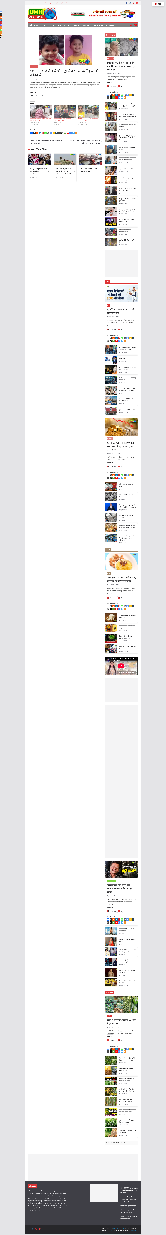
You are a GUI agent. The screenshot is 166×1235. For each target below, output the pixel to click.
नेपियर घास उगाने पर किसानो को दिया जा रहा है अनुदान (126, 1121)
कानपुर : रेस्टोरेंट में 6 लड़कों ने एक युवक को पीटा (127, 200)
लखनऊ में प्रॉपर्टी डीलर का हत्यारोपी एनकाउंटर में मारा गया (62, 120)
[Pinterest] (43, 133)
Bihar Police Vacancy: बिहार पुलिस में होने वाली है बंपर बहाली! (127, 389)
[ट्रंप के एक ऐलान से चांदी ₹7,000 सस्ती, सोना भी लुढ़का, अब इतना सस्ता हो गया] (121, 427)
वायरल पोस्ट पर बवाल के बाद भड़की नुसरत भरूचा (127, 971)
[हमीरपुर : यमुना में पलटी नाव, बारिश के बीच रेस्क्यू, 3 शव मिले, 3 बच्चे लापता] (65, 155)
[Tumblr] (56, 133)
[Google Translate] (51, 133)
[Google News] (70, 133)
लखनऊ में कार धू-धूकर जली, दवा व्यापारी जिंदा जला (127, 179)
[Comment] (59, 133)
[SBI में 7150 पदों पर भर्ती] (111, 360)
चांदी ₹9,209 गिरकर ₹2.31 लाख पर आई (127, 496)
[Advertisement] (121, 263)
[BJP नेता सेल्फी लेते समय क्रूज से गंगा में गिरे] (90, 155)
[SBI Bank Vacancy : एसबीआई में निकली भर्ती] (111, 380)
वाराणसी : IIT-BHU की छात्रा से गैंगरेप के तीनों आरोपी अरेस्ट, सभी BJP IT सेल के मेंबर (85, 141)
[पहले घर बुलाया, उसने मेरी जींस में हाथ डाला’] (111, 941)
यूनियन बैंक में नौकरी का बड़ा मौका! (127, 410)
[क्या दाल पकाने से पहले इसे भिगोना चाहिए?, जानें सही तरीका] (111, 628)
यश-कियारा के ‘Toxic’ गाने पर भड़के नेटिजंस (126, 930)
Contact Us (98, 25)
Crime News (56, 25)
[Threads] (62, 133)
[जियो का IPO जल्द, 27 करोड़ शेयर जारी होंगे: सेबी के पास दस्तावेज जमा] (111, 507)
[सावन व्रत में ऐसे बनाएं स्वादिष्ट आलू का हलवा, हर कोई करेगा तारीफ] (121, 561)
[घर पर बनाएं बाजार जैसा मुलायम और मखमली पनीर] (111, 618)
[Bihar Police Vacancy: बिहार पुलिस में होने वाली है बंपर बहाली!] (111, 390)
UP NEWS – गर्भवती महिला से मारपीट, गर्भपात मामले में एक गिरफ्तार (127, 115)
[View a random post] (135, 25)
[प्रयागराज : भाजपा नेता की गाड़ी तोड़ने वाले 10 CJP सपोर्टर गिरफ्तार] (41, 111)
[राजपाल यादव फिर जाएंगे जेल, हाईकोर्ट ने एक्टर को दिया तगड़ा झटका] (121, 869)
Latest (36, 25)
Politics (76, 25)
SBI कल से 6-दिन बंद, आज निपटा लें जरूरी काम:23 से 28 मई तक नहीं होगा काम (127, 538)
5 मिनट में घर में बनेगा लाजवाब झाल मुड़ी (127, 647)
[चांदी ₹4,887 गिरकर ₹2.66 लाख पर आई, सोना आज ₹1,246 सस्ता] (111, 528)
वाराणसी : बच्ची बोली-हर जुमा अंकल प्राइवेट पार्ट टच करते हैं (127, 189)
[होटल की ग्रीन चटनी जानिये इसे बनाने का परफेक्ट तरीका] (111, 638)
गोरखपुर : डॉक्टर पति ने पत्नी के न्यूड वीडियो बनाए (126, 220)
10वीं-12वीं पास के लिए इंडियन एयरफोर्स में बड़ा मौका (126, 400)
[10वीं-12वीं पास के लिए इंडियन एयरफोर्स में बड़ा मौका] (111, 401)
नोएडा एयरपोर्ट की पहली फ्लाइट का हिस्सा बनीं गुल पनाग (127, 951)
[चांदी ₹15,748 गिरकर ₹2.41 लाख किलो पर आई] (111, 517)
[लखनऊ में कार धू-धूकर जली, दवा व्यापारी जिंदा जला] (111, 180)
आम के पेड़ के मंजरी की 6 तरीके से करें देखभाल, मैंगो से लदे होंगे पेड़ (127, 1090)
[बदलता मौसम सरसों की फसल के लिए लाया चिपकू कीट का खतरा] (111, 1112)
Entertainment (111, 881)
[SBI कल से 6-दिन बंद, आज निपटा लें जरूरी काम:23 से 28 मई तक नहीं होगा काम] (111, 539)
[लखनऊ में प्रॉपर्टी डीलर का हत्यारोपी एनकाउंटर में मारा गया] (65, 111)
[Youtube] (68, 133)
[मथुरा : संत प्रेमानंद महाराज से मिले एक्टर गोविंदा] (111, 983)
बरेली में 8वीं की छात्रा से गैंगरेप (126, 169)
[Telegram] (73, 133)
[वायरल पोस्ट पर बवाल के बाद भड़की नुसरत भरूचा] (111, 972)
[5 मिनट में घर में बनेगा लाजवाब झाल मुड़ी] (111, 649)
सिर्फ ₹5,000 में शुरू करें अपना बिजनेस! (126, 485)
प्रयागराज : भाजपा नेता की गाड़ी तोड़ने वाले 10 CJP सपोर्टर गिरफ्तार (40, 120)
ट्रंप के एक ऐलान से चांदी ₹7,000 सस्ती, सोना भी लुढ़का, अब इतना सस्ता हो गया (120, 446)
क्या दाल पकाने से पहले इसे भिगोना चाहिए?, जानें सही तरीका (127, 627)
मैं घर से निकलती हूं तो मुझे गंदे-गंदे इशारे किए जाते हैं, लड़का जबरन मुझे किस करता (121, 66)
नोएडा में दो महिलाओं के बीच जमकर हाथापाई (127, 148)
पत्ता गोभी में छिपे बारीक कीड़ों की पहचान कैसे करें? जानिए (126, 1080)
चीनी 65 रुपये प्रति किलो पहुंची (52, 3)
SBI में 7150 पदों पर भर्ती (125, 358)
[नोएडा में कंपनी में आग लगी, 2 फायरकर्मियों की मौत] (111, 232)
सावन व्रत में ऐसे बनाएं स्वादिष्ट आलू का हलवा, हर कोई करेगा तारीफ (121, 579)
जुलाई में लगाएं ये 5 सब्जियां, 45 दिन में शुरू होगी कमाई (121, 1021)
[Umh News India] (30, 25)
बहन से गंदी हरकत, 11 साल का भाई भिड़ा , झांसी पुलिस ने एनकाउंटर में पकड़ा (127, 137)
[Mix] (1, 27)
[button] (90, 25)
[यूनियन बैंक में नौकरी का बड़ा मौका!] (111, 411)
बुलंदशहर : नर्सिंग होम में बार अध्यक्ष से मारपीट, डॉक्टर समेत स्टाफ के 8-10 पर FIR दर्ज (129, 1199)
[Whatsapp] (45, 133)
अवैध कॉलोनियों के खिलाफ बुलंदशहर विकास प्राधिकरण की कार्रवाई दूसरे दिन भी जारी (129, 1190)
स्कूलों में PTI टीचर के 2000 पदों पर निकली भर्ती (120, 311)
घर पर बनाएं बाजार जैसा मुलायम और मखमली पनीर (127, 616)
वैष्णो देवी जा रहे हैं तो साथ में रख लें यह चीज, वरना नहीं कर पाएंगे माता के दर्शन (46, 141)
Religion (67, 25)
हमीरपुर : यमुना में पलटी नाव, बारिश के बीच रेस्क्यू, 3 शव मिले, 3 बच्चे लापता (65, 171)
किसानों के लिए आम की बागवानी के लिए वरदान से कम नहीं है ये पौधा (127, 1059)
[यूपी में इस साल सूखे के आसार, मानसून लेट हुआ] (111, 1070)
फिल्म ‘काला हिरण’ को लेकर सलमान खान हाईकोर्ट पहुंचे (127, 961)
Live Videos (110, 25)
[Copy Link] (54, 133)
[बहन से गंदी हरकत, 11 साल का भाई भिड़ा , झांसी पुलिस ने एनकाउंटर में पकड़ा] (111, 138)
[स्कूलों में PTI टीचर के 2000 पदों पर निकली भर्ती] (121, 293)
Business (109, 438)
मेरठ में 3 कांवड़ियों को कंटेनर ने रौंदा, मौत (126, 241)
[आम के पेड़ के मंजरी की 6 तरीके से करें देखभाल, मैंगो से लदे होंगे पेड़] (111, 1091)
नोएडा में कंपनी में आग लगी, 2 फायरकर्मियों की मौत (126, 231)
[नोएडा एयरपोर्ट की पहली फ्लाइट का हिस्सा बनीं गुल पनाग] (111, 952)
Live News (45, 25)
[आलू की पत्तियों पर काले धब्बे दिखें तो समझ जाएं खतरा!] (111, 1133)
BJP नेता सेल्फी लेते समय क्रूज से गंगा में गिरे (89, 169)
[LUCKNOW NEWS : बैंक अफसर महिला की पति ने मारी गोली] (88, 111)
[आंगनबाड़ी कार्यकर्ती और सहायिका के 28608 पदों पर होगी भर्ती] (111, 349)
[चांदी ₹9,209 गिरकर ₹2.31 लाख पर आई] (111, 497)
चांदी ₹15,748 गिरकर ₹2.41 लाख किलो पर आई (127, 516)
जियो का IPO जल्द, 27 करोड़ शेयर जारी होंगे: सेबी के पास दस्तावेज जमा (127, 506)
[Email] (65, 133)
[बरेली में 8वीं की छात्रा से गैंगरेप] (111, 170)
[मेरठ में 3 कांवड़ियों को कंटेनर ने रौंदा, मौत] (111, 242)
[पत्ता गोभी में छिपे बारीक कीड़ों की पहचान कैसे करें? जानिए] (111, 1081)
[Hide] (1, 37)
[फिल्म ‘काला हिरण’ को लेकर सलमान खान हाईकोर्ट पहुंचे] (111, 962)
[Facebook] (31, 133)
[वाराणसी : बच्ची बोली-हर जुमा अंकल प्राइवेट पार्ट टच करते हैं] (111, 190)
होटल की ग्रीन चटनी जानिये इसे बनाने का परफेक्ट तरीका (126, 637)
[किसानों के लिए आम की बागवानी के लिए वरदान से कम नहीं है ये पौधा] (111, 1060)
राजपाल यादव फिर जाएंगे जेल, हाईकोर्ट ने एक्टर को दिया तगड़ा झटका (119, 888)
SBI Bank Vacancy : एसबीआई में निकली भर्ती (127, 379)
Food (108, 573)
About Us (85, 25)
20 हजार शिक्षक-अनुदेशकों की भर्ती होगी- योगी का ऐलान (127, 368)
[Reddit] (37, 133)
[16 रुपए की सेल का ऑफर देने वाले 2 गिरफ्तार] (111, 127)
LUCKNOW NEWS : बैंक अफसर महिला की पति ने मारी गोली (127, 105)
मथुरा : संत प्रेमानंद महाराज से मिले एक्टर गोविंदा (127, 981)
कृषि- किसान (109, 1016)
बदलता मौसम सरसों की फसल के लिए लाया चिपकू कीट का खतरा (127, 1111)
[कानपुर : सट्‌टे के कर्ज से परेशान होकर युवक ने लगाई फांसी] (39, 155)
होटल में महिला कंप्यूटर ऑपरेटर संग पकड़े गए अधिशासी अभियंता (127, 159)
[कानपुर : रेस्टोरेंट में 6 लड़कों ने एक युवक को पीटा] (111, 201)
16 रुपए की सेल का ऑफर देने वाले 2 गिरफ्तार (127, 126)
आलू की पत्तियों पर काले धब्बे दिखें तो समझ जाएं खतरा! (127, 1131)
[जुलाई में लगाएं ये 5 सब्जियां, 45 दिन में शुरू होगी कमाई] (121, 1004)
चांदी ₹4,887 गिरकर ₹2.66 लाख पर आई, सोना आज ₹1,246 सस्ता (127, 527)
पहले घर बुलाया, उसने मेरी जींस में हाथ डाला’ (127, 940)
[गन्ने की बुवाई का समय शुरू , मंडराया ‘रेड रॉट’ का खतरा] (111, 1101)
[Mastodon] (1, 25)
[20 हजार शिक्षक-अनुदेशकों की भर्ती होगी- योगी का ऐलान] (111, 370)
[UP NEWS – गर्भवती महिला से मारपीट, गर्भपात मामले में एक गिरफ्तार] (111, 116)
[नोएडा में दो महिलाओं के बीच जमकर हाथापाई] (111, 150)
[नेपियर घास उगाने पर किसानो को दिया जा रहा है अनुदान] (111, 1122)
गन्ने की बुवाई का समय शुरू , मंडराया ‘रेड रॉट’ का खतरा (125, 1100)
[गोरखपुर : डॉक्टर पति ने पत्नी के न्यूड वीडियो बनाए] (111, 221)
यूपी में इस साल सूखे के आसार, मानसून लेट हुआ (126, 1069)
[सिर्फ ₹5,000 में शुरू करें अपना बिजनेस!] (111, 486)
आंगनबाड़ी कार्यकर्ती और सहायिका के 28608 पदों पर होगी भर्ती (127, 348)
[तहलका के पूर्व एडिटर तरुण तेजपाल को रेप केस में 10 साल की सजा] (111, 211)
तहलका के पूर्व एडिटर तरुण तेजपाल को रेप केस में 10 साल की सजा (127, 210)
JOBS (108, 305)
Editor (43, 79)
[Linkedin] (40, 133)
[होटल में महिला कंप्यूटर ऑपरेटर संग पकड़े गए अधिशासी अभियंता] (111, 160)
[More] (76, 133)
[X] (34, 133)
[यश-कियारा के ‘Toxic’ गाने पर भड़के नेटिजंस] (111, 931)
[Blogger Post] (48, 133)
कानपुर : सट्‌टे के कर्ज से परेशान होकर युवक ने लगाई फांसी (39, 171)
